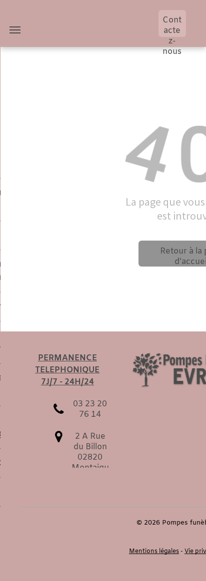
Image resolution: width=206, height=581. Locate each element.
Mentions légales (154, 552)
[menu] (15, 30)
